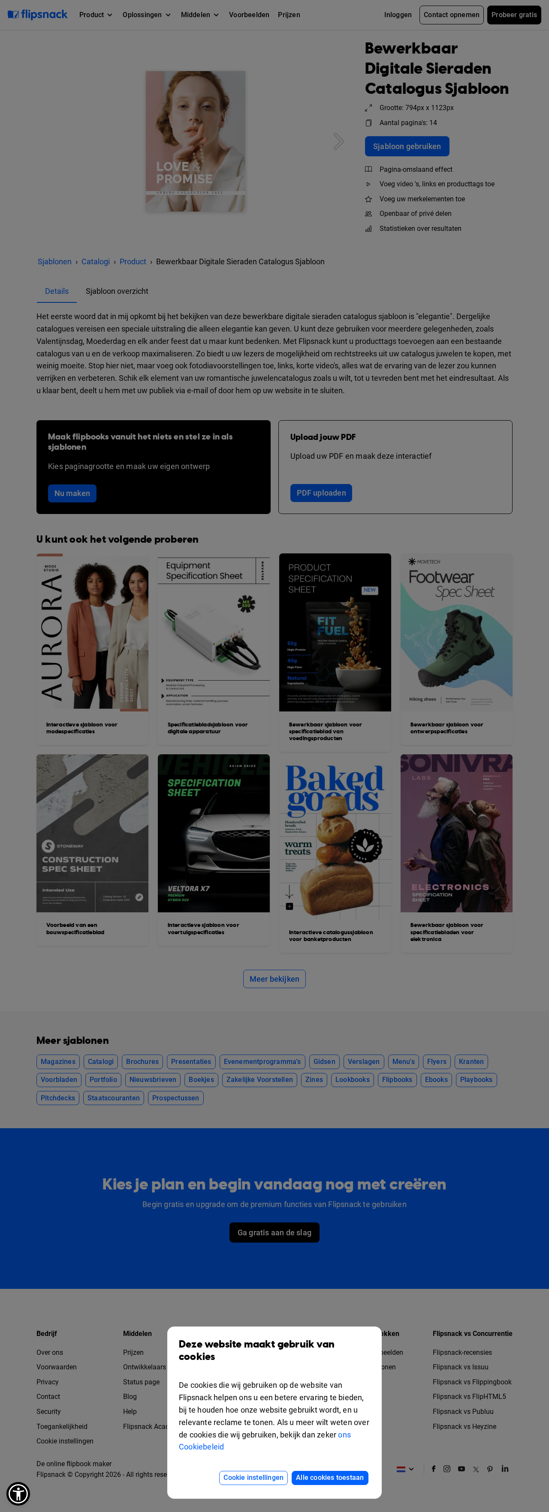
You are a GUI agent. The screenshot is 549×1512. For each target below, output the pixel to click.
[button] (18, 1493)
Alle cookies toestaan (330, 1477)
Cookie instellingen (253, 1477)
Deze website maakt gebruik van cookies (257, 1350)
